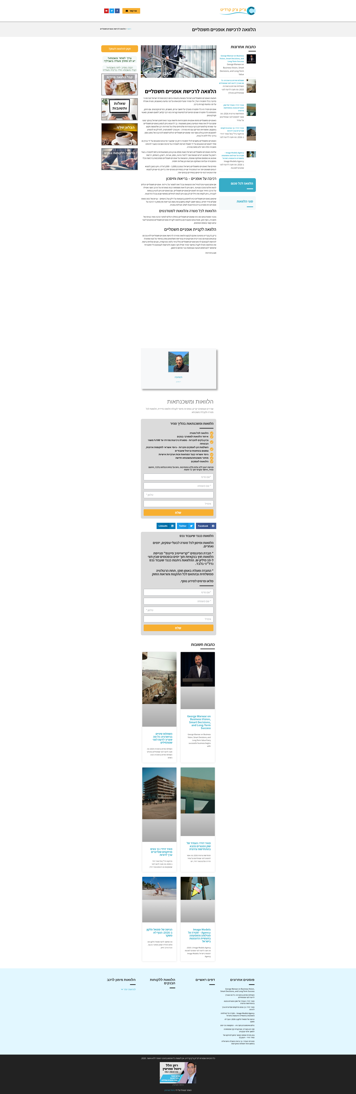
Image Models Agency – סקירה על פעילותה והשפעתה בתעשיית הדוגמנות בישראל (233, 155)
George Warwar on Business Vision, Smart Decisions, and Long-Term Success (232, 58)
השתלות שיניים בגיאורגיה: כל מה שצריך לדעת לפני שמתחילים (162, 738)
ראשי (129, 29)
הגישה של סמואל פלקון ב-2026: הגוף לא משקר (159, 932)
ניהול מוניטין (170, 1090)
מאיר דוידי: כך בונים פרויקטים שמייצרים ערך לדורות (161, 852)
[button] (206, 526)
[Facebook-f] (117, 10)
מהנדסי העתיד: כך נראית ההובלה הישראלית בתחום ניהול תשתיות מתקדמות (238, 1042)
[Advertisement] (181, 10)
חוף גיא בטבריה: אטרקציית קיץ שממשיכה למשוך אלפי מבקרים (239, 1030)
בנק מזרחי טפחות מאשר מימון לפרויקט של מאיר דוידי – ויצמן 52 (238, 1036)
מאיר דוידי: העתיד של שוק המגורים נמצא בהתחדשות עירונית (233, 108)
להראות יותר (129, 989)
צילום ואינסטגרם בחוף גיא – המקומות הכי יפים (237, 1025)
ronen (178, 377)
